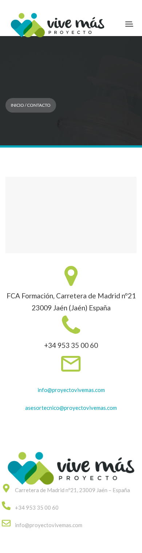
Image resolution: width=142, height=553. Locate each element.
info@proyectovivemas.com (71, 390)
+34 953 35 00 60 (37, 507)
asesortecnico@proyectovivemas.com (71, 407)
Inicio (17, 105)
